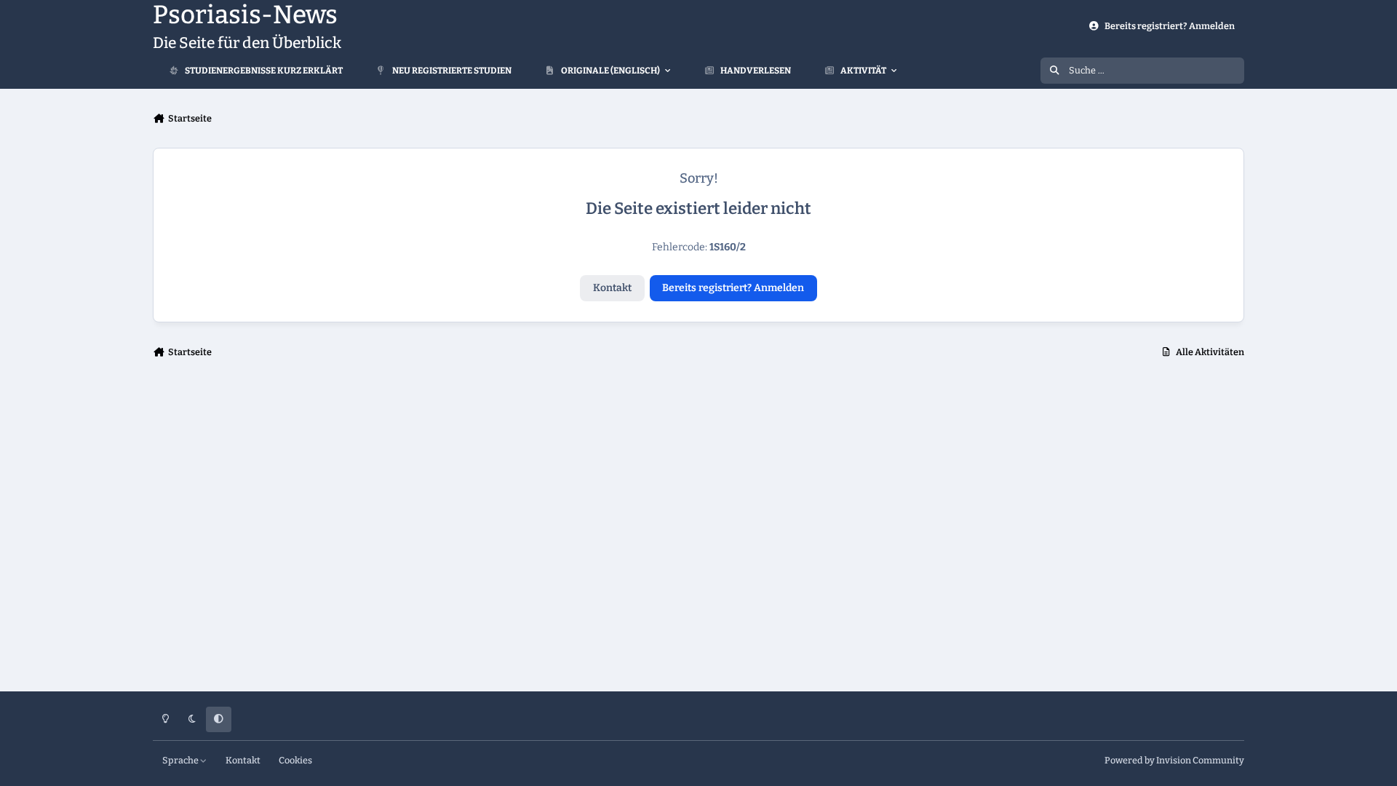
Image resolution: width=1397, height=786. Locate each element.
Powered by (1174, 760)
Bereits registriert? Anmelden (733, 288)
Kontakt (612, 288)
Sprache (181, 760)
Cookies (295, 760)
